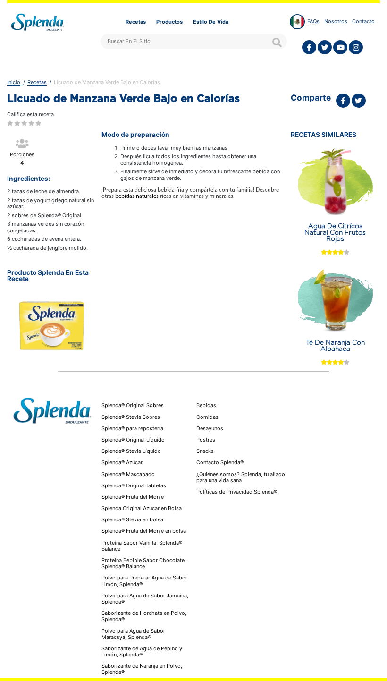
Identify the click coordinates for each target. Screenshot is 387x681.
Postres (205, 440)
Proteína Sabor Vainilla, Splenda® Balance (141, 545)
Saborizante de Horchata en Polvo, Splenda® (143, 616)
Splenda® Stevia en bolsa (132, 519)
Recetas (136, 21)
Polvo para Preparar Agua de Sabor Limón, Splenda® (144, 580)
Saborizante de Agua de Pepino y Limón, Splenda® (141, 651)
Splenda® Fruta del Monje (132, 497)
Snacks (205, 451)
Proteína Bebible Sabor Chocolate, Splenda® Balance (143, 563)
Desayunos (209, 429)
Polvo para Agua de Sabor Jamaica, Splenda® (144, 598)
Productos (169, 21)
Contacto (363, 21)
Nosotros (335, 21)
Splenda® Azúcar (122, 462)
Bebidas (206, 405)
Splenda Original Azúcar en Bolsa (141, 508)
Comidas (207, 417)
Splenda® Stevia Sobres (130, 417)
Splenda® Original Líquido (133, 439)
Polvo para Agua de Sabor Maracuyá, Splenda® (133, 634)
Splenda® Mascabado (128, 474)
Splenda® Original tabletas (133, 485)
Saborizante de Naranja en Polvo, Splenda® (141, 669)
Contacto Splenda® (220, 463)
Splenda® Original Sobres (132, 405)
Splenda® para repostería (132, 428)
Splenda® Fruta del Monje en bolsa (143, 531)
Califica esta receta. (31, 114)
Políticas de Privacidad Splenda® (236, 492)
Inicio (13, 82)
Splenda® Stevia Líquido (131, 451)
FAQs (313, 21)
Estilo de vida (210, 21)
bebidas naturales (137, 196)
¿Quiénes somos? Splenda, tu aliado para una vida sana (240, 477)
